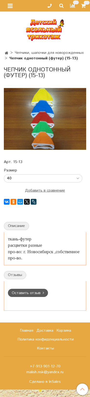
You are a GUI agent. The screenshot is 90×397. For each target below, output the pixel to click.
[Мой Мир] (20, 202)
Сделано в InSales (45, 382)
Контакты (45, 348)
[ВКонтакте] (7, 202)
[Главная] (6, 53)
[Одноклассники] (13, 202)
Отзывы (15, 275)
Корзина (63, 330)
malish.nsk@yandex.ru (45, 372)
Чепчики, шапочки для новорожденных (49, 53)
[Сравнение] (72, 5)
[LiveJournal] (33, 202)
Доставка (44, 330)
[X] (27, 202)
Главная (26, 330)
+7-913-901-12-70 (45, 366)
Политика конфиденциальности (46, 339)
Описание (16, 226)
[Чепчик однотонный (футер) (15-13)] (45, 118)
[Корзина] (84, 6)
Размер (10, 170)
